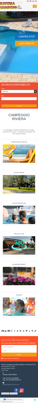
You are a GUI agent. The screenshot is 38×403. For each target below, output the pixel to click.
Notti (2, 95)
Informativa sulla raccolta (7, 401)
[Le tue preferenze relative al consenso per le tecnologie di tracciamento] (35, 400)
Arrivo (3, 88)
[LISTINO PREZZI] (19, 185)
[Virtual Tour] (19, 246)
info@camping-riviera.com (11, 384)
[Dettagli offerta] (19, 154)
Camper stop (26, 36)
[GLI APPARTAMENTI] (19, 276)
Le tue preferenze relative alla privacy (14, 399)
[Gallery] (19, 307)
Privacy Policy (5, 393)
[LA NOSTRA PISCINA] (19, 215)
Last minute (26, 43)
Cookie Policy (13, 393)
